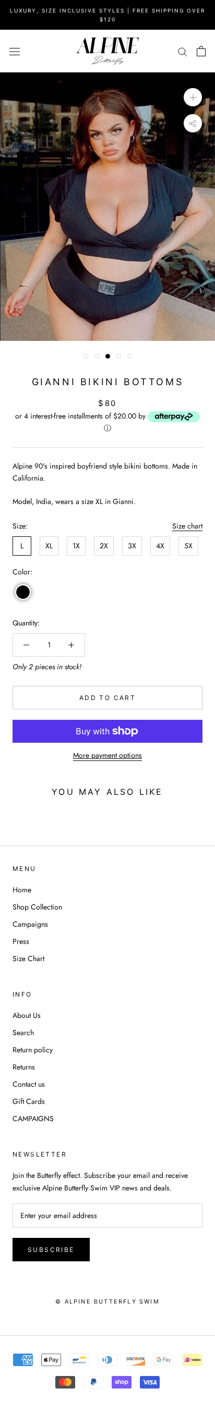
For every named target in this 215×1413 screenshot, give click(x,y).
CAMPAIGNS (33, 1118)
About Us (27, 1015)
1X (76, 545)
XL (49, 545)
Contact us (29, 1084)
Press (21, 941)
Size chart (187, 526)
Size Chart (28, 958)
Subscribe (51, 1250)
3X (132, 545)
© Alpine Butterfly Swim (107, 1301)
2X (104, 545)
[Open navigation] (14, 51)
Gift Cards (29, 1101)
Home (22, 889)
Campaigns (30, 924)
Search (23, 1032)
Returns (24, 1067)
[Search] (182, 50)
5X (188, 545)
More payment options (107, 755)
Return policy (33, 1050)
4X (160, 545)
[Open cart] (201, 51)
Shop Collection (37, 907)
